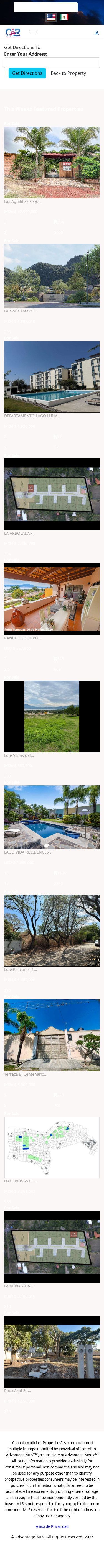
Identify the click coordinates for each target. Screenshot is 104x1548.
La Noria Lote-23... (21, 311)
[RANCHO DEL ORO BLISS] (52, 599)
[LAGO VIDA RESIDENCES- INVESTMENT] (52, 817)
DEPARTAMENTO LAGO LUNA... (32, 415)
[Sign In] (97, 33)
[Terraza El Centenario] (52, 1035)
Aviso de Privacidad (52, 1526)
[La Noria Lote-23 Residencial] (52, 276)
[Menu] (33, 33)
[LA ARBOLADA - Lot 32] (52, 494)
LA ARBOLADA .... (19, 1285)
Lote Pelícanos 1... (20, 969)
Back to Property (68, 73)
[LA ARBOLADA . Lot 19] (52, 1247)
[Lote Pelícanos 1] (52, 931)
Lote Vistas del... (19, 755)
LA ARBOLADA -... (20, 533)
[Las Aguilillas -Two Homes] (52, 162)
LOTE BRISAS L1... (20, 1180)
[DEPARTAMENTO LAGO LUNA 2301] (52, 377)
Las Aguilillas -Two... (23, 201)
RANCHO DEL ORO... (22, 637)
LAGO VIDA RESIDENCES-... (29, 852)
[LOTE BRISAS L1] (52, 1147)
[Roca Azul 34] (52, 1352)
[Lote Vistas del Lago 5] (52, 716)
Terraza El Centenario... (25, 1074)
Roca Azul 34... (17, 1390)
